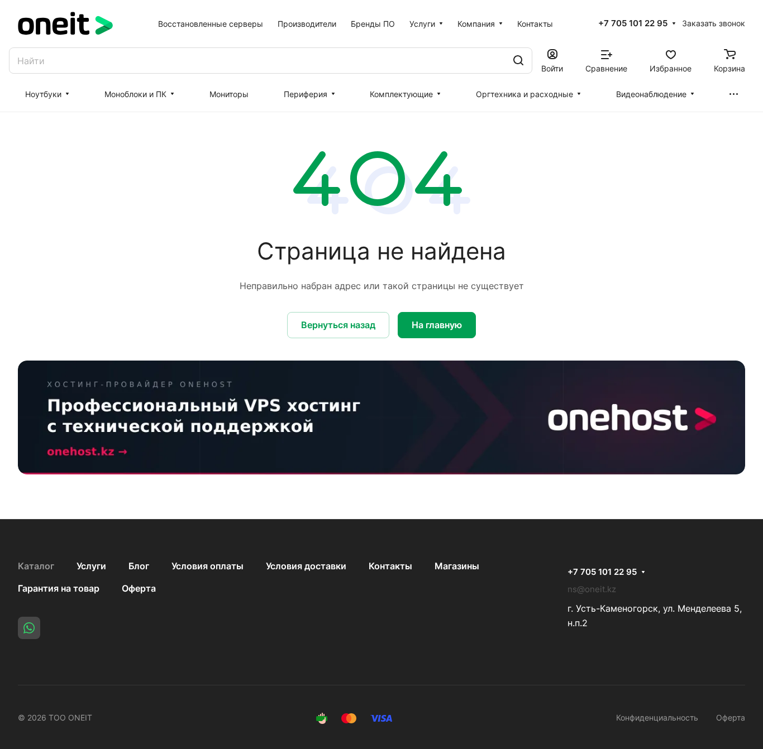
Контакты (390, 566)
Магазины (457, 566)
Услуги (91, 566)
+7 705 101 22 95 (632, 23)
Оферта (139, 588)
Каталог (36, 566)
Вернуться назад (338, 324)
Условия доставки (306, 566)
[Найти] (518, 60)
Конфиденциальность (657, 717)
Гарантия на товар (58, 588)
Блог (138, 566)
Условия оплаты (207, 566)
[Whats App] (29, 628)
